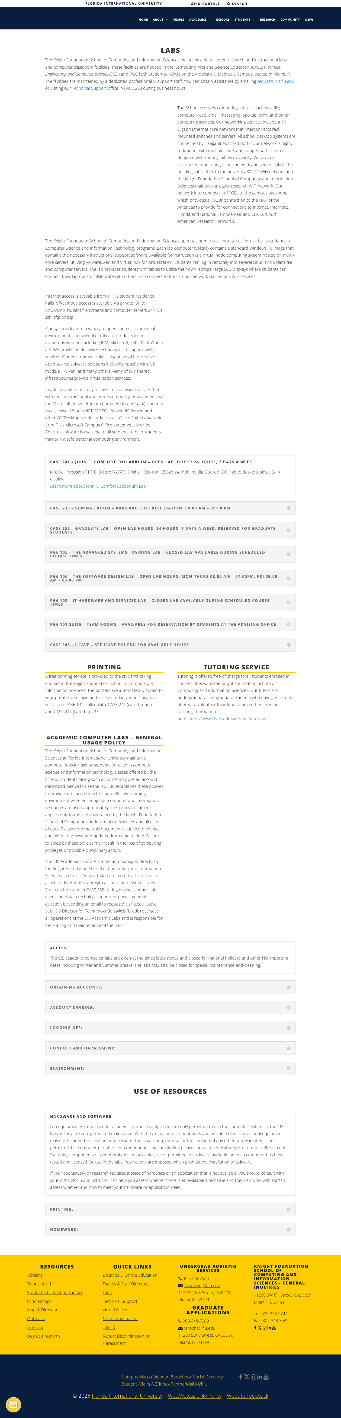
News (309, 20)
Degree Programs (43, 1336)
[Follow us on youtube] (273, 1327)
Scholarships (39, 1301)
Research (267, 20)
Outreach (36, 1318)
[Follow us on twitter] (259, 1327)
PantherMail (182, 1384)
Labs (107, 1292)
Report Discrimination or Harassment (126, 1339)
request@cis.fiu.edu (275, 81)
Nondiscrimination (120, 1318)
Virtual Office (115, 1310)
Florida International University (123, 3)
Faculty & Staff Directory (125, 1284)
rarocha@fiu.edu (200, 1328)
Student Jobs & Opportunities (55, 1292)
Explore (222, 20)
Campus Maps (136, 1377)
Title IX (109, 1327)
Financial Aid (39, 1284)
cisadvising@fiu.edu (202, 1285)
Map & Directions (43, 1310)
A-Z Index (160, 1384)
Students (242, 20)
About (158, 20)
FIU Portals (207, 3)
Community (290, 20)
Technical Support (89, 88)
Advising (34, 1275)
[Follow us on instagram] (264, 1327)
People (178, 20)
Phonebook (181, 1377)
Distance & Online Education (130, 1275)
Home (143, 20)
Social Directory (208, 1377)
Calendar (159, 1377)
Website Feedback (247, 1395)
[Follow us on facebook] (255, 1327)
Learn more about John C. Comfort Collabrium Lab (98, 486)
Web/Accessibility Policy (194, 1395)
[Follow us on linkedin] (268, 1327)
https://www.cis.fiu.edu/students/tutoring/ (227, 719)
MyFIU (201, 1384)
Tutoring (35, 1327)
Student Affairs (136, 1384)
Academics (197, 20)
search (239, 3)
